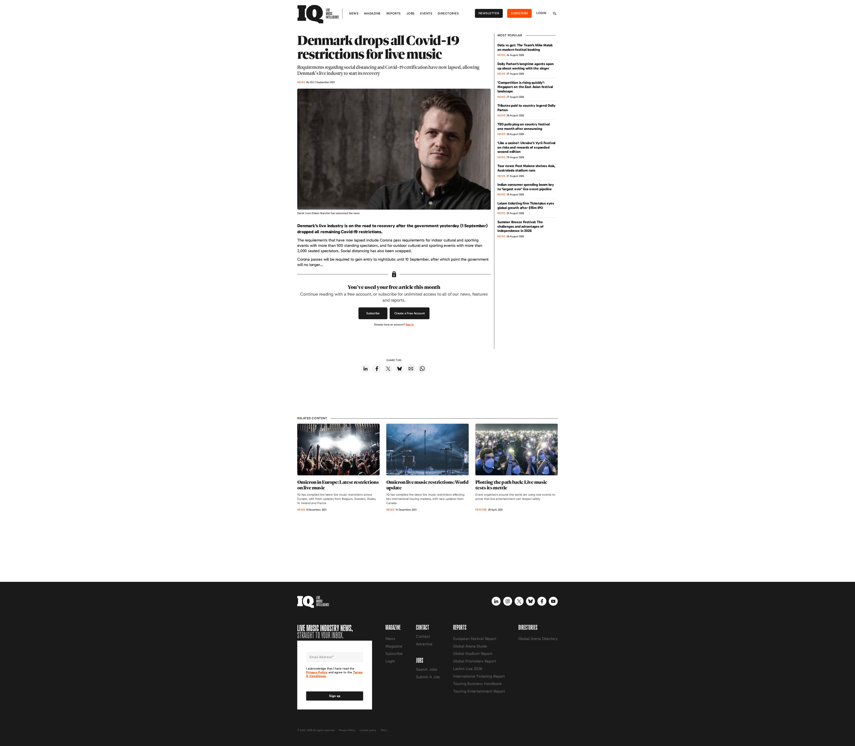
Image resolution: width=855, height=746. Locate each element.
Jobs (410, 13)
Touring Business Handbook (477, 683)
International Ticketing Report (479, 676)
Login (541, 13)
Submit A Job (428, 676)
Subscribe (519, 13)
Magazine (372, 13)
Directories (448, 13)
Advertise (424, 644)
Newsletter (488, 13)
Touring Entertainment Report (479, 691)
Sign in (409, 324)
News (353, 13)
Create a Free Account (409, 313)
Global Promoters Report (474, 661)
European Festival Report (474, 638)
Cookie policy (368, 730)
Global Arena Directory (538, 638)
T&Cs (384, 730)
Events (426, 13)
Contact (423, 636)
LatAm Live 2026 (467, 668)
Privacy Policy (347, 730)
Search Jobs (426, 669)
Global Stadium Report (472, 653)
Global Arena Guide (470, 646)
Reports (393, 13)
